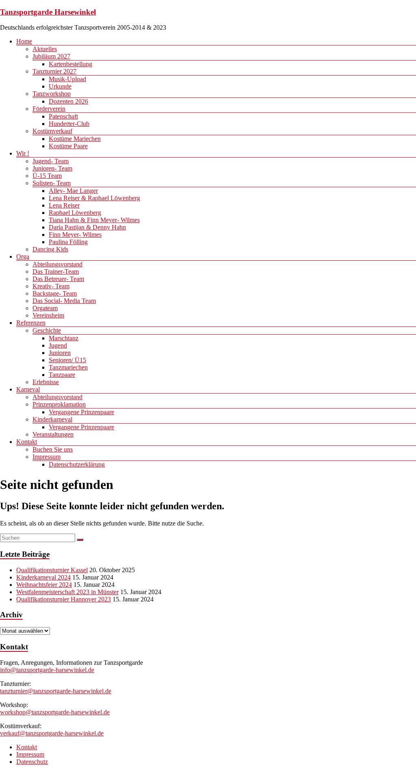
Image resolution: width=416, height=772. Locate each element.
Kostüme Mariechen (75, 138)
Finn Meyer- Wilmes (75, 234)
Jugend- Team (50, 161)
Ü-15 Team (47, 175)
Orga (22, 256)
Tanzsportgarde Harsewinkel (48, 12)
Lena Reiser (64, 205)
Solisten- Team (51, 182)
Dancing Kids (50, 249)
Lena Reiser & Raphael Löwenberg (94, 198)
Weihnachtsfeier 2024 (44, 584)
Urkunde (60, 86)
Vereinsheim (48, 315)
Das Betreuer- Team (58, 278)
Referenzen (31, 322)
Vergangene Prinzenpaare (81, 412)
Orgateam (45, 308)
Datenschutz (32, 761)
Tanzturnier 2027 (54, 71)
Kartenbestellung (70, 64)
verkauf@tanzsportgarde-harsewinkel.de (52, 733)
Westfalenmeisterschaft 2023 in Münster (67, 591)
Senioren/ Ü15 (67, 360)
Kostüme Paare (68, 146)
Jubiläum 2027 (51, 56)
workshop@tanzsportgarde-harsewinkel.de (55, 712)
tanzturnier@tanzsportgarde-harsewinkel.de (55, 691)
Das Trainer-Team (55, 271)
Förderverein (48, 108)
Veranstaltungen (53, 434)
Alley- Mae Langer (73, 190)
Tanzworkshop (51, 93)
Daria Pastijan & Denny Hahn (87, 227)
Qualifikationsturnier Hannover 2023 (63, 599)
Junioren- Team (52, 168)
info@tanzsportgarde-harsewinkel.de (47, 669)
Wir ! (22, 153)
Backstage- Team (54, 293)
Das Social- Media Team (64, 300)
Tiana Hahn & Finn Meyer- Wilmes (94, 219)
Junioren (60, 352)
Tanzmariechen (68, 367)
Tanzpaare (62, 374)
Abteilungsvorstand (57, 264)
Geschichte (46, 330)
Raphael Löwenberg (75, 212)
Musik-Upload (67, 79)
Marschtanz (63, 338)
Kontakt (26, 441)
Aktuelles (44, 48)
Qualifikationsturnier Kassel (52, 570)
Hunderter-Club (69, 123)
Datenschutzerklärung (77, 464)
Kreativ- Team (50, 286)
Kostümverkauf (52, 131)
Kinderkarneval (52, 419)
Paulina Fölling (68, 241)
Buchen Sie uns (52, 449)
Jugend (58, 345)
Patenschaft (63, 116)
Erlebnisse (45, 381)
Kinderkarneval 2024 (43, 577)
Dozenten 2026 (68, 101)
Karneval (28, 389)
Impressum (46, 456)
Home (24, 41)
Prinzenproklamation (59, 404)
